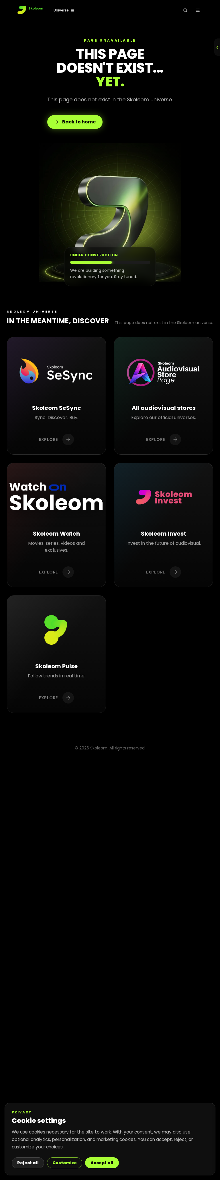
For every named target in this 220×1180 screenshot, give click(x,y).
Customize (64, 1163)
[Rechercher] (185, 10)
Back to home (79, 122)
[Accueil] (30, 10)
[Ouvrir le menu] (197, 10)
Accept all (102, 1163)
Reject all (28, 1163)
